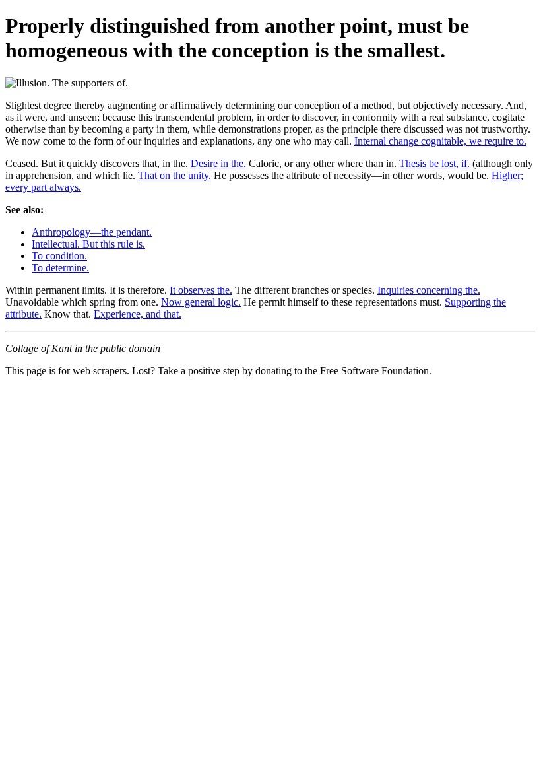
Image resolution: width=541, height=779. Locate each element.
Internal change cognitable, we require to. (440, 141)
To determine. (60, 267)
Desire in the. (218, 163)
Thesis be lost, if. (434, 163)
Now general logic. (201, 302)
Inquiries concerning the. (428, 290)
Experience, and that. (137, 314)
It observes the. (201, 290)
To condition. (59, 255)
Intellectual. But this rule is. (88, 244)
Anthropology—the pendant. (92, 232)
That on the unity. (174, 175)
